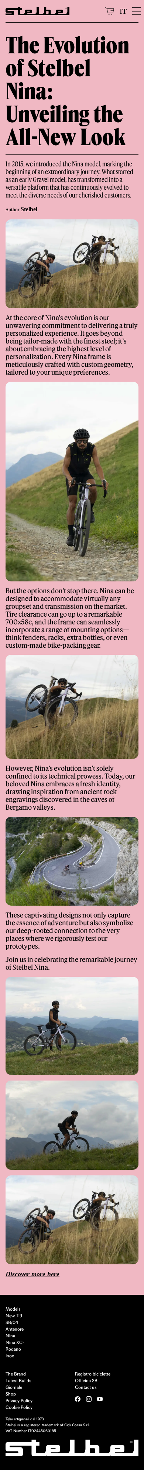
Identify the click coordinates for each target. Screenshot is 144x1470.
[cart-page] (109, 11)
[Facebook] (77, 1399)
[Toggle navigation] (135, 11)
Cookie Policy (19, 1407)
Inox (10, 1355)
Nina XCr (15, 1342)
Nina (10, 1335)
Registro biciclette (92, 1374)
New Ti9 (14, 1315)
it (123, 11)
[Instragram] (89, 1399)
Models (13, 1309)
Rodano (13, 1349)
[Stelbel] (52, 11)
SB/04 (12, 1322)
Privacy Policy (19, 1400)
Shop (11, 1394)
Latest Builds (18, 1380)
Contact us (86, 1387)
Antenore (15, 1329)
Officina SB (86, 1380)
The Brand (16, 1374)
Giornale (14, 1387)
